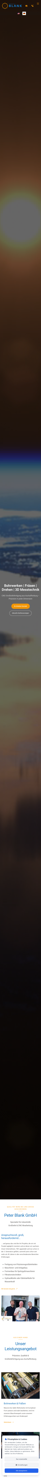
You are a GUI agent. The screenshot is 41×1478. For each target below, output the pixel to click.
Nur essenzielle (21, 1459)
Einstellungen (22, 1465)
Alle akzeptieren (21, 1471)
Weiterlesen (7, 1422)
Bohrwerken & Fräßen (15, 1403)
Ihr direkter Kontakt (20, 606)
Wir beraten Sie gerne (8, 1289)
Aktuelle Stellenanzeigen (20, 613)
